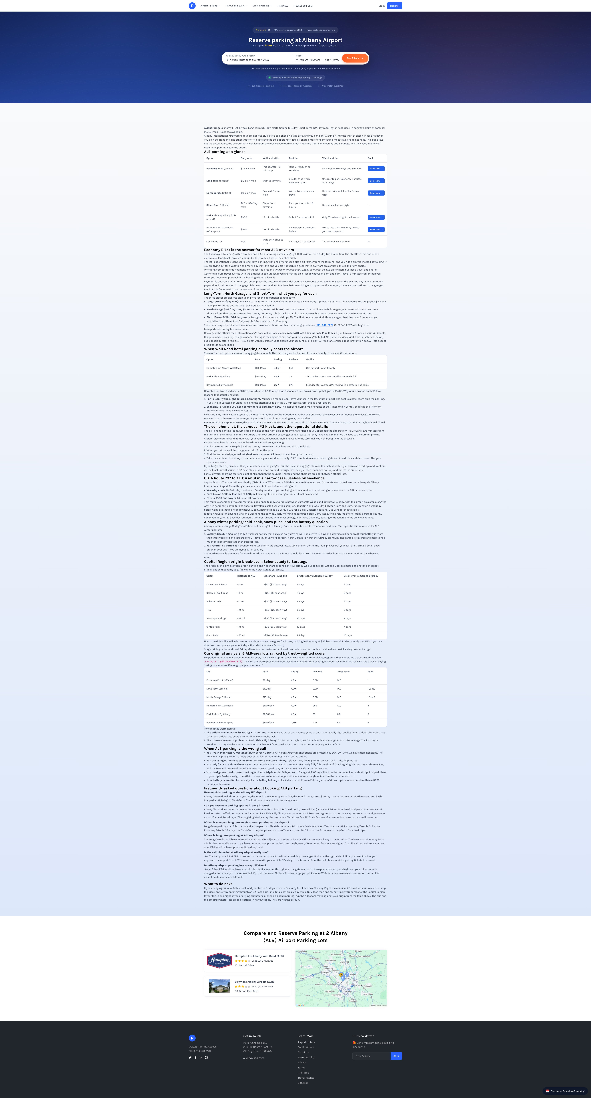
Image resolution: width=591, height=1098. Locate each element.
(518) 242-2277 (324, 325)
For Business (306, 1047)
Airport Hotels (306, 1042)
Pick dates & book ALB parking (565, 1091)
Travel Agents (306, 1077)
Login (381, 5)
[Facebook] (195, 1057)
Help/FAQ (283, 5)
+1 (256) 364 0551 (303, 5)
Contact (303, 1082)
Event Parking (306, 1057)
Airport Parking (209, 5)
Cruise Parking (261, 5)
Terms (301, 1067)
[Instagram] (206, 1057)
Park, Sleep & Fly (235, 5)
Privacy (302, 1062)
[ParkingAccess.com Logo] (192, 5)
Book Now (375, 168)
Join (396, 1055)
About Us (303, 1052)
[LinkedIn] (201, 1057)
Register (394, 5)
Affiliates (303, 1072)
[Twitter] (190, 1057)
